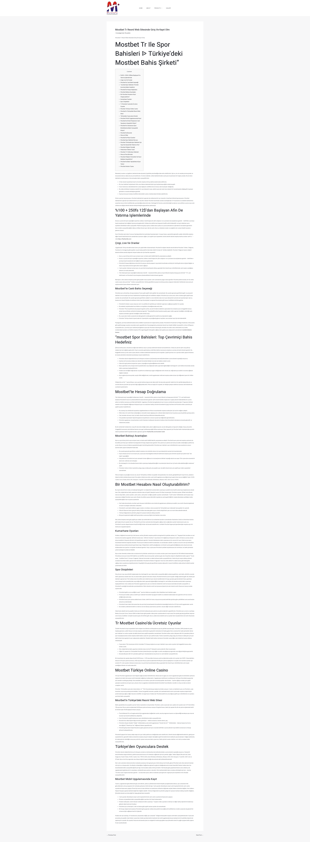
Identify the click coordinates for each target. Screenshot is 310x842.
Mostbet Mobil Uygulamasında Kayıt (130, 118)
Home (140, 8)
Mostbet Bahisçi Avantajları (128, 92)
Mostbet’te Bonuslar (126, 133)
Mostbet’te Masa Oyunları (127, 137)
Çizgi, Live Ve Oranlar (126, 80)
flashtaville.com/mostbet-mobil (156, 431)
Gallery (168, 8)
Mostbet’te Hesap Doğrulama (128, 89)
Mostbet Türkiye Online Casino (129, 108)
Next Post (199, 835)
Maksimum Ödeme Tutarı (127, 149)
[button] (161, 8)
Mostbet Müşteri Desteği (127, 147)
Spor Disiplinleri (124, 101)
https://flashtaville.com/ (124, 239)
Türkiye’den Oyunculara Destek (129, 116)
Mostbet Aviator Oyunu (127, 166)
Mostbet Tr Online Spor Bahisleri (129, 152)
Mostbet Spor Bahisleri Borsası (129, 140)
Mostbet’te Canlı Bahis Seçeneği (129, 82)
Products (157, 8)
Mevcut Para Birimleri (126, 154)
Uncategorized (120, 33)
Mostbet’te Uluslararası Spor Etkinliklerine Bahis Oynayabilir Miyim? (129, 128)
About (148, 8)
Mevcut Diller (124, 135)
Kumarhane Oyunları (126, 99)
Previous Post (111, 835)
